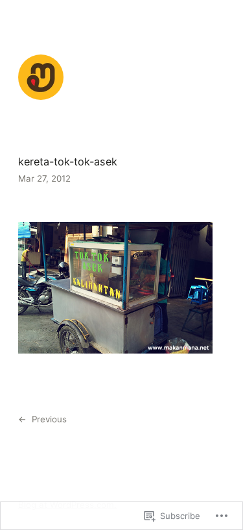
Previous (49, 419)
